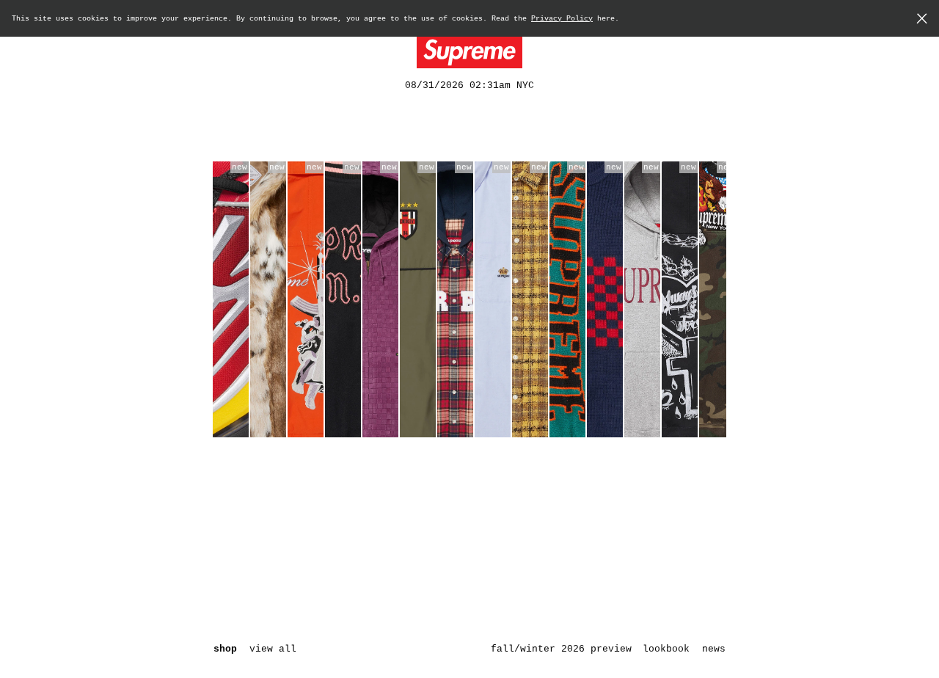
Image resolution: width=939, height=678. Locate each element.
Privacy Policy (562, 19)
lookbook (666, 649)
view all (272, 649)
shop (225, 649)
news (714, 649)
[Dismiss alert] (921, 20)
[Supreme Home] (469, 53)
